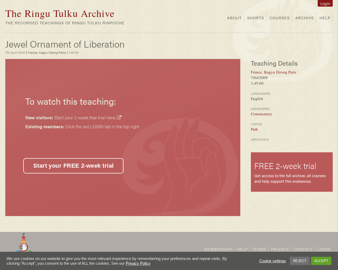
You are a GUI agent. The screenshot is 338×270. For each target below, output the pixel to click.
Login (325, 3)
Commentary (261, 113)
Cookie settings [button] (272, 261)
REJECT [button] (300, 261)
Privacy (280, 249)
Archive (304, 17)
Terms (259, 249)
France (32, 52)
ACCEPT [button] (321, 261)
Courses (280, 17)
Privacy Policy (138, 263)
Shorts (255, 17)
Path (254, 129)
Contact (303, 249)
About (234, 17)
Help (325, 17)
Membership (218, 249)
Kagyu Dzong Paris (52, 52)
